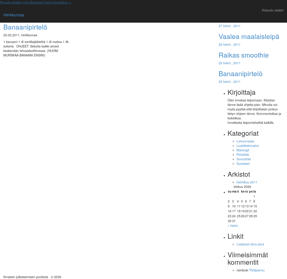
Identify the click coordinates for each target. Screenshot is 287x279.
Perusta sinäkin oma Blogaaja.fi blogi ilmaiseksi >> (35, 2)
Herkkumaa (13, 14)
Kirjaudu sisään (273, 10)
